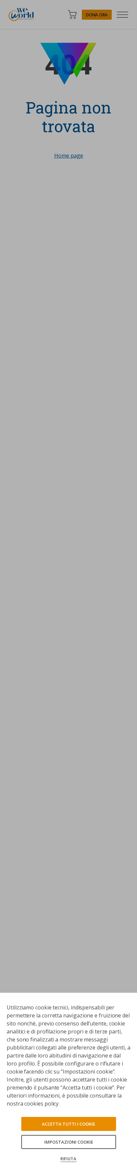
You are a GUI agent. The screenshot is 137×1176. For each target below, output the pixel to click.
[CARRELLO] (72, 14)
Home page (68, 155)
